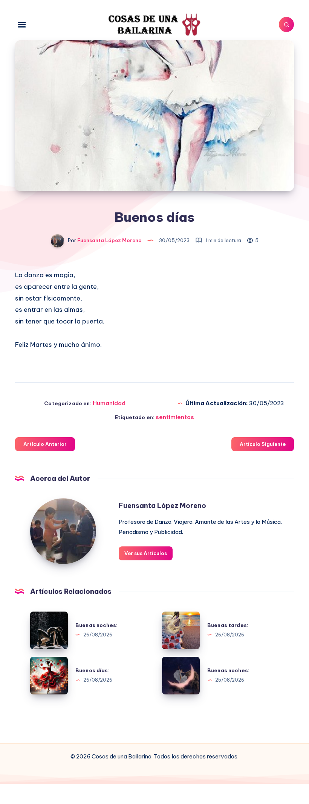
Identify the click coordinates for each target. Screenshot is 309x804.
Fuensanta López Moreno (162, 505)
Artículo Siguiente (263, 444)
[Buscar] (286, 24)
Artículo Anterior (45, 444)
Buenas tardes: (227, 625)
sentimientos (175, 417)
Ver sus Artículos (145, 553)
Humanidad (109, 403)
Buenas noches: (96, 625)
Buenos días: (92, 670)
